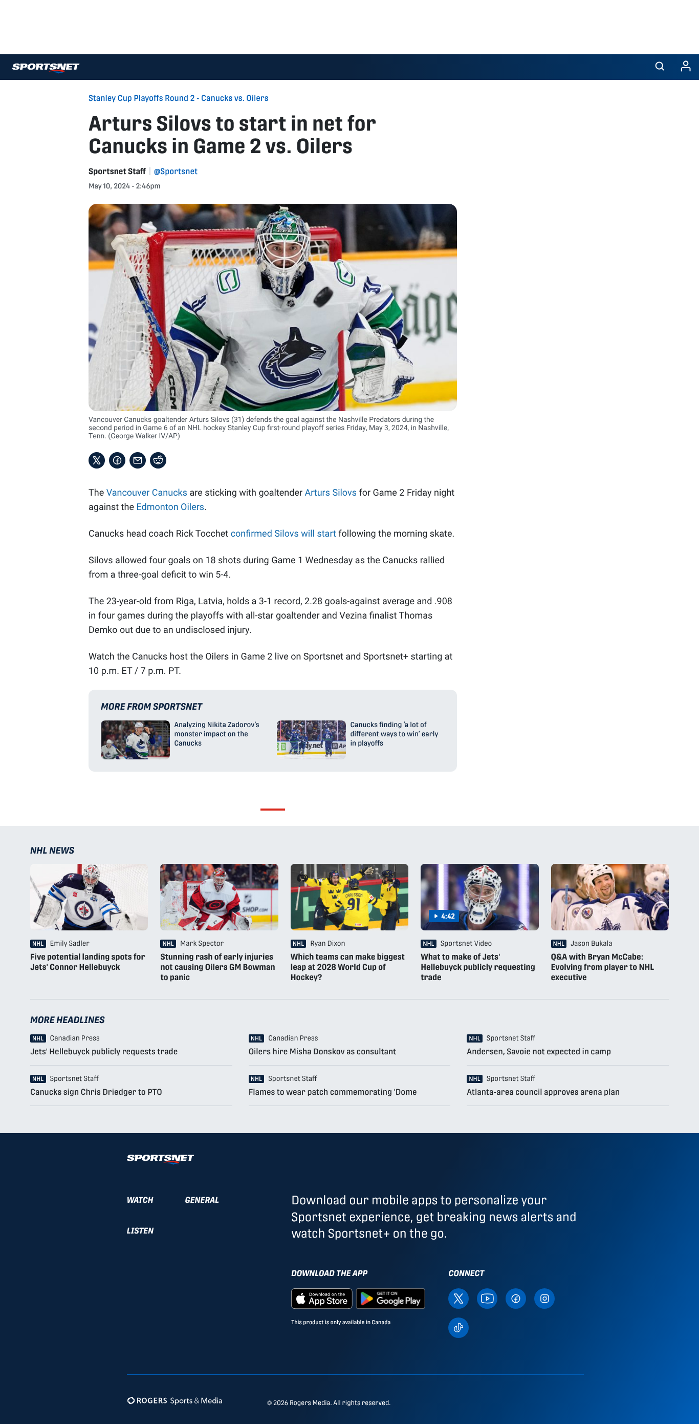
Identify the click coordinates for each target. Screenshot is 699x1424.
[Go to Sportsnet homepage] (45, 68)
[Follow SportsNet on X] (458, 1298)
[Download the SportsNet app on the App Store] (322, 1298)
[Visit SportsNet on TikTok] (458, 1327)
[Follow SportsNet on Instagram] (544, 1298)
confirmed (253, 533)
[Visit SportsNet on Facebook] (516, 1298)
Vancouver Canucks (146, 492)
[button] (659, 67)
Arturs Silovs (331, 492)
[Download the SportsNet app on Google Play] (390, 1298)
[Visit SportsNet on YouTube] (487, 1298)
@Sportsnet (176, 171)
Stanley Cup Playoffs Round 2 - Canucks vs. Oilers (179, 98)
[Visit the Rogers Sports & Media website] (174, 1401)
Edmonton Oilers (170, 506)
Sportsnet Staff (117, 171)
